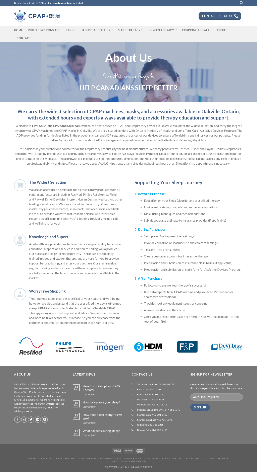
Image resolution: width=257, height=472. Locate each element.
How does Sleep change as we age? (102, 416)
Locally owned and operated (68, 3)
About (222, 30)
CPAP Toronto (198, 458)
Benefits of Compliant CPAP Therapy (101, 388)
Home (18, 30)
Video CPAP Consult (43, 30)
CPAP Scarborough (175, 458)
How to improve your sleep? (101, 402)
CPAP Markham (87, 458)
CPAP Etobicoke (65, 458)
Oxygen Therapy (161, 30)
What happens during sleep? (101, 430)
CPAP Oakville (132, 458)
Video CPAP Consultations (129, 461)
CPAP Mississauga (109, 458)
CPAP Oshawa (151, 458)
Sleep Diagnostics (96, 30)
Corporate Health (196, 30)
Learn (68, 30)
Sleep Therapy (129, 30)
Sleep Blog (45, 458)
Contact (24, 38)
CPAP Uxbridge (218, 458)
